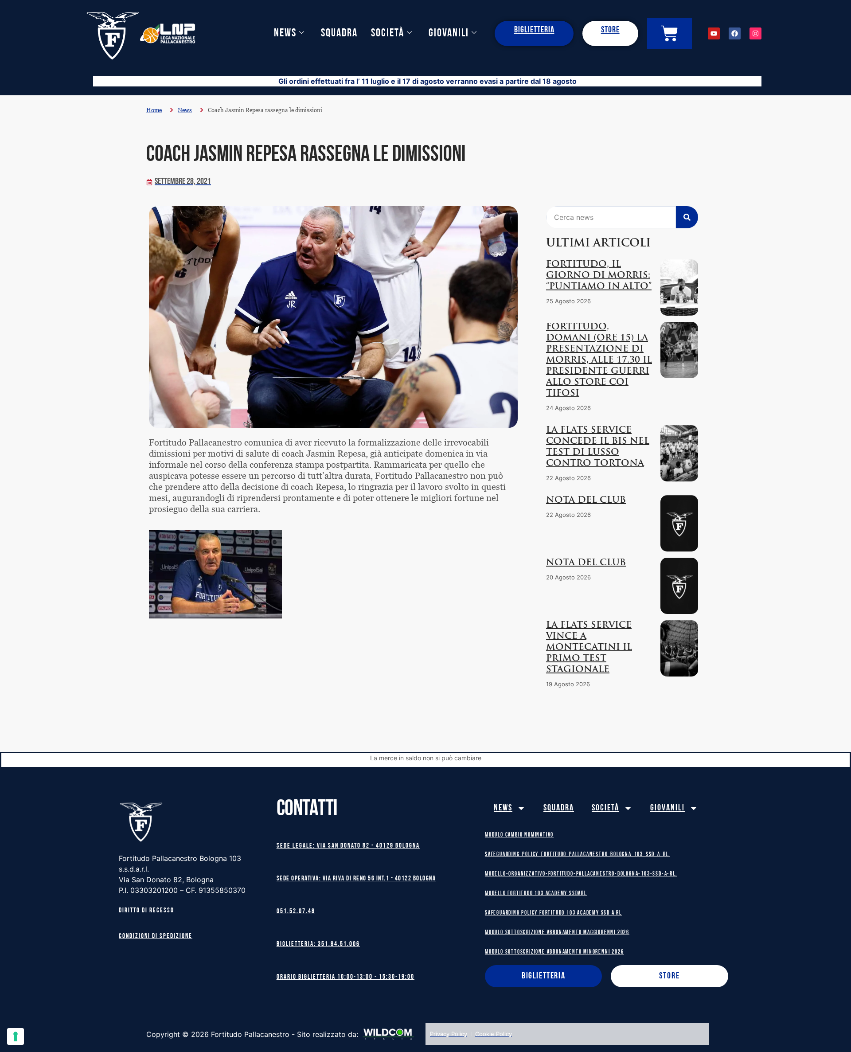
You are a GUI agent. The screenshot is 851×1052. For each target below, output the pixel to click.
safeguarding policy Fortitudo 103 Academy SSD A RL (553, 913)
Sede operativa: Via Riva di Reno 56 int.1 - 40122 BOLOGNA (356, 879)
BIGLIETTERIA (534, 30)
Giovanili (449, 33)
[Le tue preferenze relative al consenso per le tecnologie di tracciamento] (15, 1036)
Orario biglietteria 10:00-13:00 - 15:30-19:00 (345, 977)
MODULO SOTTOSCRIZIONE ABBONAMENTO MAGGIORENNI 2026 (557, 932)
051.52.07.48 (296, 911)
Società (387, 33)
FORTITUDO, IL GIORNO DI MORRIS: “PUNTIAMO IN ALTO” (599, 275)
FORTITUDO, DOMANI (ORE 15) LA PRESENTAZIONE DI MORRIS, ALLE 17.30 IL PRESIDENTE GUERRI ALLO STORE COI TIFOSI (599, 360)
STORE (610, 30)
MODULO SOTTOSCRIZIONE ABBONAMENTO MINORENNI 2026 (554, 952)
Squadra (339, 33)
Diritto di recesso (146, 910)
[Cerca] (687, 217)
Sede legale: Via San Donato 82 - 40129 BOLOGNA (348, 846)
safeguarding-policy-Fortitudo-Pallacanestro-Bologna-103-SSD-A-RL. (577, 854)
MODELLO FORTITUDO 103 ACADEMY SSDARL (536, 893)
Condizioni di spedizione (155, 936)
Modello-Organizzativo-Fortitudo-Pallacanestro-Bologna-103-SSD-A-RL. (581, 874)
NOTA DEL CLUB (586, 500)
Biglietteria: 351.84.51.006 (318, 944)
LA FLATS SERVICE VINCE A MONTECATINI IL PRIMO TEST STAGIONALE (589, 647)
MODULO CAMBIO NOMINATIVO (519, 835)
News (285, 33)
